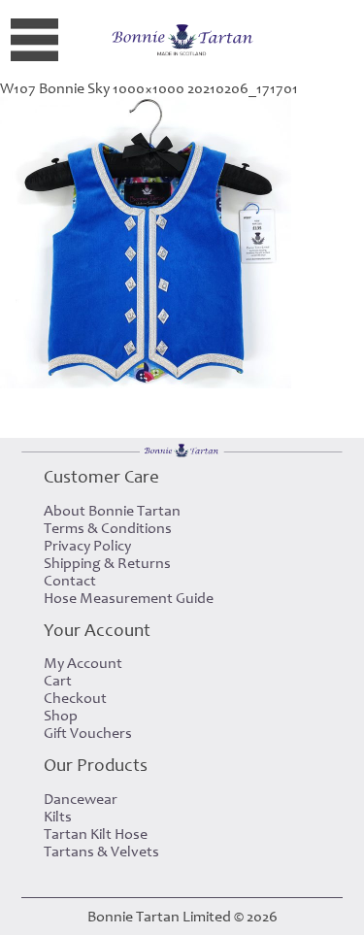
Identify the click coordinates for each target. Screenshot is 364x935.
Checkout (75, 698)
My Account (83, 663)
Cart (58, 680)
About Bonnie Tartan (112, 510)
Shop (61, 715)
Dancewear (80, 799)
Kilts (58, 816)
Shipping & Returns (107, 563)
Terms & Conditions (108, 528)
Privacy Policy (87, 545)
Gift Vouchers (88, 733)
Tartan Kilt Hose (96, 834)
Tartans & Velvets (101, 851)
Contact (70, 580)
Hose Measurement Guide (129, 598)
